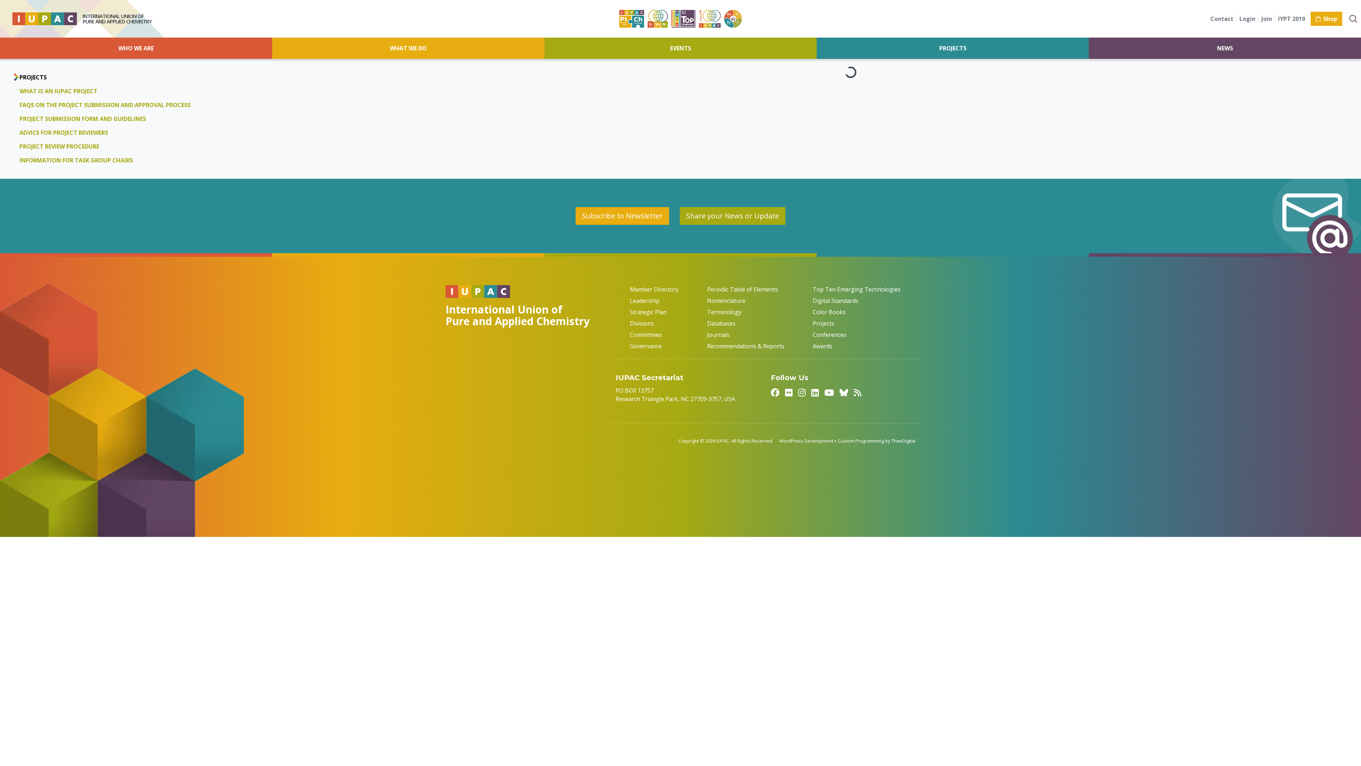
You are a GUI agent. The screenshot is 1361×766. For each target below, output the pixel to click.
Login (1247, 19)
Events (680, 48)
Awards (822, 346)
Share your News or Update (732, 216)
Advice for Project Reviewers (63, 133)
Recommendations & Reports (745, 346)
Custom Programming (861, 441)
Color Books (829, 312)
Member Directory (654, 289)
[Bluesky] (844, 392)
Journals (718, 335)
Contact (1221, 19)
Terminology (724, 312)
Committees (646, 335)
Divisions (642, 323)
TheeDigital (903, 441)
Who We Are (136, 48)
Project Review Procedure (59, 146)
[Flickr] (788, 392)
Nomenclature (726, 301)
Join (1266, 19)
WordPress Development (806, 441)
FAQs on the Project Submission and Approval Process (105, 105)
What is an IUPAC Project (58, 91)
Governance (646, 346)
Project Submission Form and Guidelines (82, 119)
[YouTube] (829, 392)
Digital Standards (835, 301)
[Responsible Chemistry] (733, 19)
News (1225, 48)
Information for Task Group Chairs (76, 160)
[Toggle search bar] (1353, 19)
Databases (721, 323)
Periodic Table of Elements (742, 289)
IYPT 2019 (1291, 19)
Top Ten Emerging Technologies (857, 289)
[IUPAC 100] (710, 19)
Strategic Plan (648, 312)
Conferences (829, 335)
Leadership (645, 301)
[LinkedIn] (815, 392)
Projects (953, 48)
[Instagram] (802, 392)
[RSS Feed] (857, 392)
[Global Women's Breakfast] (658, 19)
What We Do (408, 48)
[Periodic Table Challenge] (631, 19)
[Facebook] (775, 392)
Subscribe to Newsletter (622, 216)
